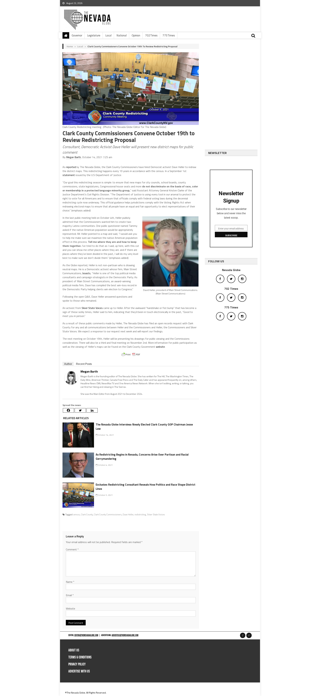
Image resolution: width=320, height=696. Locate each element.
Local (108, 35)
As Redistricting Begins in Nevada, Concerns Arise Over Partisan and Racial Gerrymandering (142, 456)
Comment (72, 549)
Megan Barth (73, 157)
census (76, 514)
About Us (73, 650)
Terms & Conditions (80, 657)
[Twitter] (80, 410)
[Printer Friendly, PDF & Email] (130, 354)
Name (70, 582)
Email (70, 595)
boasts (86, 273)
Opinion (136, 35)
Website (70, 608)
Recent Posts (84, 364)
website (160, 347)
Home (70, 46)
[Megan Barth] (71, 377)
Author (68, 364)
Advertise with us (79, 671)
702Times (151, 35)
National (121, 35)
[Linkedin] (92, 410)
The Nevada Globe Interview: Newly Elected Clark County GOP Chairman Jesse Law (144, 426)
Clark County (87, 514)
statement (68, 175)
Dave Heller (128, 514)
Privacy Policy (77, 664)
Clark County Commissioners (108, 514)
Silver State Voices (92, 308)
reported (71, 167)
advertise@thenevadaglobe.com (125, 635)
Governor (77, 35)
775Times (168, 35)
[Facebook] (68, 410)
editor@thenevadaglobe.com (86, 635)
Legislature (93, 35)
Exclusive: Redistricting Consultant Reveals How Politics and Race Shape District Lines (145, 486)
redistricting (140, 514)
